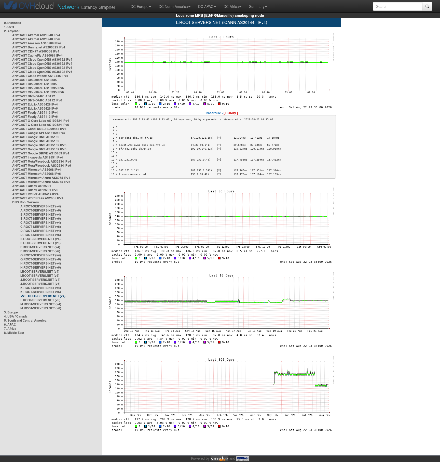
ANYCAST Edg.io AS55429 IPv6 (35, 108)
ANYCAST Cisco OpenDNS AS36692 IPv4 (42, 59)
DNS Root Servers (25, 202)
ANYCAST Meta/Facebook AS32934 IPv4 (41, 161)
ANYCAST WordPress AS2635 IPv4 (37, 198)
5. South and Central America (25, 320)
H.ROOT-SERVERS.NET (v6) (40, 267)
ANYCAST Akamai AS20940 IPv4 (36, 35)
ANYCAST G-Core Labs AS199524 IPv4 (40, 120)
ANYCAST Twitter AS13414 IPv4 (35, 194)
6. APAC (10, 324)
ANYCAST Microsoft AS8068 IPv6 (36, 173)
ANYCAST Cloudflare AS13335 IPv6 (38, 88)
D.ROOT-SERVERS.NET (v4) (40, 230)
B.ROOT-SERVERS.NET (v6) (40, 218)
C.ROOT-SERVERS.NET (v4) (40, 222)
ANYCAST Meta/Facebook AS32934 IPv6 (41, 165)
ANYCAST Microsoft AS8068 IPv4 (36, 169)
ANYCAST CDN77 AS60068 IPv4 (35, 51)
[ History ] (231, 113)
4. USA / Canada (16, 316)
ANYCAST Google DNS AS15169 (35, 137)
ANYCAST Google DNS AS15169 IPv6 (39, 145)
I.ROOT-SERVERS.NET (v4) (39, 271)
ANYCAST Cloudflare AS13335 (34, 79)
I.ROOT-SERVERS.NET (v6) (39, 275)
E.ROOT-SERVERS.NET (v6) (40, 243)
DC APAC (205, 6)
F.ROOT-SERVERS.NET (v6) (40, 251)
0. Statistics (12, 22)
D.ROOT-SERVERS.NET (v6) (40, 234)
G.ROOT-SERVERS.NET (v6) (40, 259)
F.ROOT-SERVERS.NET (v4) (40, 247)
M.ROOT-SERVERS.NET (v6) (40, 308)
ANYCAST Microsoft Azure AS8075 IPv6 (41, 181)
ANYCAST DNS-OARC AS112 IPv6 (37, 100)
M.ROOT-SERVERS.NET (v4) (40, 304)
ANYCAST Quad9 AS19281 (31, 185)
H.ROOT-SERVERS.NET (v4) (40, 263)
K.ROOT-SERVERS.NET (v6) (40, 291)
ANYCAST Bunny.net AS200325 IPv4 (38, 47)
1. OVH (9, 26)
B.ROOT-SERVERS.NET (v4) (40, 214)
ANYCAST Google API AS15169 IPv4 (38, 132)
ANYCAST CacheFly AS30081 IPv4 (37, 55)
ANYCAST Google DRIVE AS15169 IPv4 (40, 153)
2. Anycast (12, 31)
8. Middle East (14, 332)
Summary (257, 6)
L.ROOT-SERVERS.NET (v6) (40, 300)
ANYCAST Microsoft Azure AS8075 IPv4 (41, 177)
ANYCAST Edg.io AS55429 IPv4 (35, 104)
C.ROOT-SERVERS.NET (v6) (40, 226)
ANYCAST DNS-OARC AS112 (33, 96)
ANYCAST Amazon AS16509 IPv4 (36, 43)
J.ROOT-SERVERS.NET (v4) (40, 279)
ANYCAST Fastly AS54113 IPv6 (35, 116)
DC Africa (231, 6)
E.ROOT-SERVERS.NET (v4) (40, 238)
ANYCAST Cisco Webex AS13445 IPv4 (40, 75)
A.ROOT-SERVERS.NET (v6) (40, 210)
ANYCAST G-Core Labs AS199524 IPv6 (40, 124)
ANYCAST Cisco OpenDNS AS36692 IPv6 (42, 67)
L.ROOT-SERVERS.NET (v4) (45, 296)
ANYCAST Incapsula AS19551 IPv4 (37, 157)
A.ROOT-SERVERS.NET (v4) (40, 206)
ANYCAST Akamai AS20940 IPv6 (36, 39)
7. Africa (10, 328)
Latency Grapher (86, 6)
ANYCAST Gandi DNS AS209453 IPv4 (39, 128)
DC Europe (139, 6)
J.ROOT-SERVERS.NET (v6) (40, 283)
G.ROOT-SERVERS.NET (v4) (40, 255)
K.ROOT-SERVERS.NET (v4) (40, 287)
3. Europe (11, 312)
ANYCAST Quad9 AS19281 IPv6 (35, 190)
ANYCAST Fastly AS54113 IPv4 (35, 112)
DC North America (173, 6)
